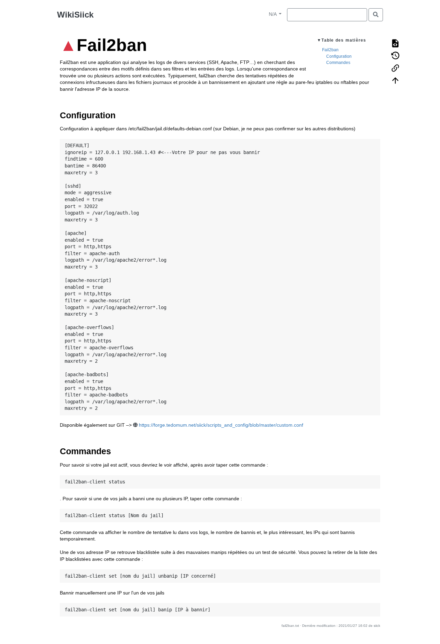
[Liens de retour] (395, 67)
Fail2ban (330, 49)
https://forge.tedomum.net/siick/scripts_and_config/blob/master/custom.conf (221, 425)
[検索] (375, 14)
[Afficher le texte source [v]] (395, 42)
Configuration (339, 56)
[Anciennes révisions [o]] (395, 55)
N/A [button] (273, 14)
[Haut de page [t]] (395, 80)
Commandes (338, 62)
